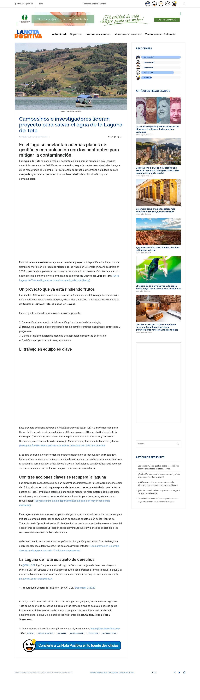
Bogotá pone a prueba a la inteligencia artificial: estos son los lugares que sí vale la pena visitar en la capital (157, 170)
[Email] (118, 137)
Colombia (62, 633)
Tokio (131, 672)
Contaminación (76, 633)
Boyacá (30, 633)
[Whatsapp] (112, 137)
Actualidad (59, 34)
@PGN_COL (29, 565)
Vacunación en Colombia (160, 34)
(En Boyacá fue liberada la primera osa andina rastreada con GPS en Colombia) (62, 445)
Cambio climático (45, 633)
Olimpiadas (113, 672)
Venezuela (102, 672)
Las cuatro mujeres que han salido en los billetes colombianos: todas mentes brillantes (157, 129)
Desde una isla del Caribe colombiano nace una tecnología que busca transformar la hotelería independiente (157, 327)
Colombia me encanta (38, 137)
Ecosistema (93, 633)
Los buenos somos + (98, 34)
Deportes (76, 34)
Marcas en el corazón (127, 34)
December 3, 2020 (85, 587)
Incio (41, 4)
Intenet (93, 672)
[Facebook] (109, 137)
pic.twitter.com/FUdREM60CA (35, 578)
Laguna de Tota (109, 633)
